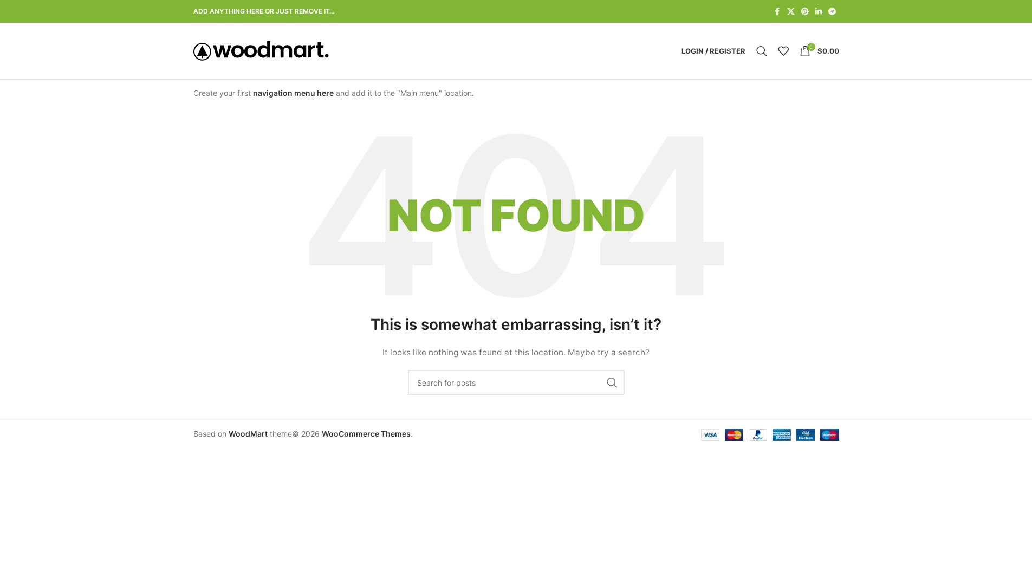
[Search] (762, 51)
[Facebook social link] (777, 11)
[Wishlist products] (783, 51)
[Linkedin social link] (818, 11)
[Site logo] (261, 50)
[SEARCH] (612, 382)
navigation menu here (293, 93)
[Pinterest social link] (805, 11)
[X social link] (791, 11)
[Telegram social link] (832, 11)
